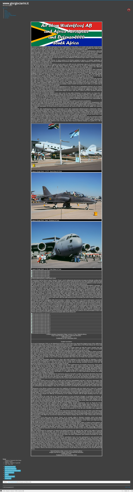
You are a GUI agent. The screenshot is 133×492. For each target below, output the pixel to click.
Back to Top (127, 487)
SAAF (6, 474)
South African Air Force (10, 467)
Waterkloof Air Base (9, 472)
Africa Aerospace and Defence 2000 (12, 470)
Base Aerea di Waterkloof (10, 468)
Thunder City (8, 478)
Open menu (5, 8)
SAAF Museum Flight (9, 476)
